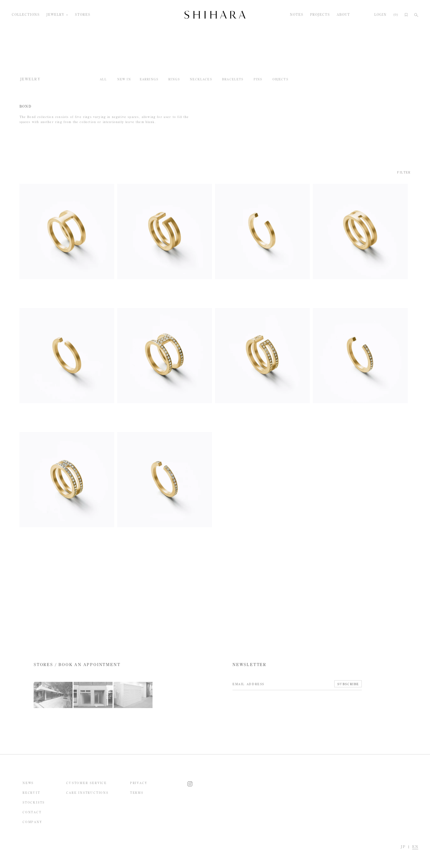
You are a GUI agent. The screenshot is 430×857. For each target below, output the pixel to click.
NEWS (28, 783)
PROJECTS (320, 14)
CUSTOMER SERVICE (86, 783)
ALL (103, 79)
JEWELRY (55, 14)
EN (415, 847)
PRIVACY (138, 783)
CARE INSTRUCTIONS (87, 792)
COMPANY (32, 822)
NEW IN (124, 79)
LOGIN (380, 14)
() (395, 14)
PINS (258, 79)
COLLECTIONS (26, 14)
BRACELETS (233, 79)
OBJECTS (280, 79)
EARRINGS (149, 79)
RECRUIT (31, 792)
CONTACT (32, 812)
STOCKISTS (34, 802)
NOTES (296, 14)
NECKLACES (201, 79)
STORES (82, 14)
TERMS (136, 792)
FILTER (404, 172)
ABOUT (343, 14)
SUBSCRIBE (348, 684)
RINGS (174, 79)
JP (403, 847)
